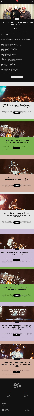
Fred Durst (14, 77)
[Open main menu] (32, 1)
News (17, 101)
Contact (25, 396)
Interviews (9, 395)
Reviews (8, 396)
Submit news (25, 395)
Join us (25, 394)
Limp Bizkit (20, 77)
